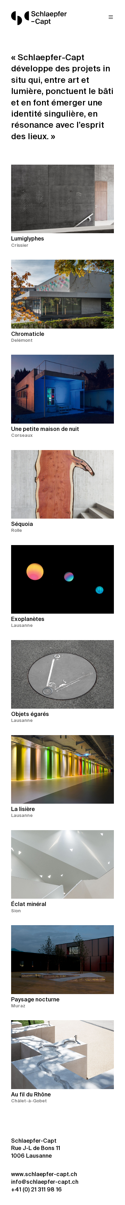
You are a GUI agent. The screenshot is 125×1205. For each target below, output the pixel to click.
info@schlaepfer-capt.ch (44, 1182)
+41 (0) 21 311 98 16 (36, 1190)
